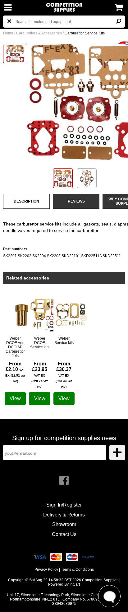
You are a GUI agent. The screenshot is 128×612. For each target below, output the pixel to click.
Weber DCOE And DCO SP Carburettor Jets (15, 347)
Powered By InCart (64, 584)
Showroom (64, 524)
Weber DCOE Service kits (39, 342)
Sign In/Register (64, 504)
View (15, 398)
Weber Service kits (64, 340)
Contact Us (64, 534)
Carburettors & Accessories (39, 33)
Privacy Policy (46, 569)
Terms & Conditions (77, 569)
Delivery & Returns (64, 514)
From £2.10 (15, 372)
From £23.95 (39, 374)
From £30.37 (64, 374)
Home (8, 33)
